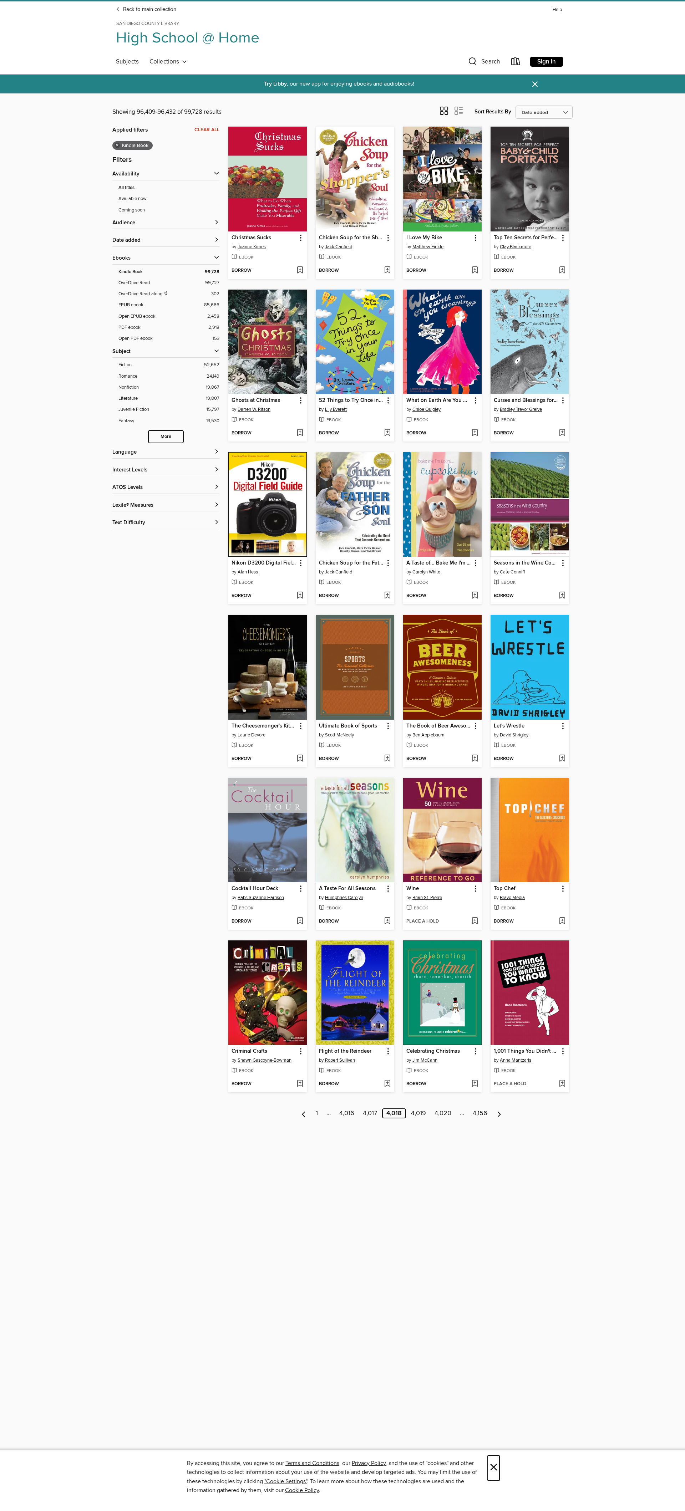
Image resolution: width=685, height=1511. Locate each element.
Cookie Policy (302, 1490)
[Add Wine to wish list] (474, 921)
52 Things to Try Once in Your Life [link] (351, 400)
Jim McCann (424, 1060)
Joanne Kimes (252, 247)
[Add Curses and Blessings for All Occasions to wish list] (562, 433)
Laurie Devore (251, 735)
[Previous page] (304, 1113)
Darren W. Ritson (254, 409)
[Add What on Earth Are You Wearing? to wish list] (474, 433)
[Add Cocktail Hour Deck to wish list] (299, 921)
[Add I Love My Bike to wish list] (474, 270)
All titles (126, 188)
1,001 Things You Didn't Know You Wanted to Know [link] (526, 1051)
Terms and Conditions (312, 1463)
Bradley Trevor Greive (521, 409)
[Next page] (499, 1113)
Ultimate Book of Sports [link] (348, 726)
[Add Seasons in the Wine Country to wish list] (562, 596)
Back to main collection (149, 9)
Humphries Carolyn (344, 897)
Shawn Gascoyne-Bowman (264, 1060)
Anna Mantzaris (515, 1060)
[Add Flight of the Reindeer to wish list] (387, 1084)
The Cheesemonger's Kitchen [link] (264, 726)
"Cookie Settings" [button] (285, 1481)
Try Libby (275, 84)
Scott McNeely (339, 735)
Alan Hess (248, 572)
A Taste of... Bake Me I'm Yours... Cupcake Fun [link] (439, 563)
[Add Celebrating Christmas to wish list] (474, 1084)
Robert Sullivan (340, 1060)
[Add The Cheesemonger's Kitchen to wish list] (299, 759)
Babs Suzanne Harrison (261, 897)
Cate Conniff (512, 572)
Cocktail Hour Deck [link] (255, 888)
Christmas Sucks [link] (251, 238)
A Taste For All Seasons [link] (347, 888)
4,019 (418, 1113)
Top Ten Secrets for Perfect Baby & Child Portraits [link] (526, 238)
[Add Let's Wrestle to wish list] (562, 759)
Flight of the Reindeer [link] (345, 1051)
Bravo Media (512, 897)
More (166, 437)
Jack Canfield (338, 247)
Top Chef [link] (505, 888)
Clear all (206, 130)
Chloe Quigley (426, 409)
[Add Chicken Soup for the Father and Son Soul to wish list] (387, 596)
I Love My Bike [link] (424, 238)
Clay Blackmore (515, 247)
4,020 (443, 1113)
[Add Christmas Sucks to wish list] (299, 270)
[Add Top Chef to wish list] (562, 921)
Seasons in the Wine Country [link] (526, 563)
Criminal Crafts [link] (249, 1051)
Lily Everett (336, 409)
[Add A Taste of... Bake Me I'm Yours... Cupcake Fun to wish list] (474, 596)
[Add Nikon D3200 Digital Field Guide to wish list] (299, 596)
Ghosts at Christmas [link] (256, 400)
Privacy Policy (369, 1463)
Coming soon (131, 210)
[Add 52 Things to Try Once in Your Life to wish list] (387, 433)
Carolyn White (426, 572)
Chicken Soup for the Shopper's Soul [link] (351, 238)
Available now (132, 198)
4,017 (370, 1113)
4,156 (480, 1113)
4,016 (346, 1113)
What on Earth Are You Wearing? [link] (439, 400)
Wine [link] (412, 888)
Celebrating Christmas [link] (433, 1051)
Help (557, 9)
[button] (483, 63)
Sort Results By (493, 111)
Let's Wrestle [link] (509, 726)
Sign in (546, 62)
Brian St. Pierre (427, 897)
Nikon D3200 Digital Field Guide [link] (264, 563)
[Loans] (516, 63)
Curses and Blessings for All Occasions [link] (526, 400)
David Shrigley (514, 735)
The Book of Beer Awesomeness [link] (439, 726)
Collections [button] (165, 62)
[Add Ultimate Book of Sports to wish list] (387, 759)
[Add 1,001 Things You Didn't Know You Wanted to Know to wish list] (562, 1084)
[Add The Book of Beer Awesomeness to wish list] (474, 759)
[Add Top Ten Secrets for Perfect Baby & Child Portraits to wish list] (562, 270)
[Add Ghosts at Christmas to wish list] (299, 433)
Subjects (127, 62)
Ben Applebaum (428, 735)
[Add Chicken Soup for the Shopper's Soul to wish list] (387, 270)
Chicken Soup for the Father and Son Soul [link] (351, 563)
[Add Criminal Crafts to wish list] (299, 1084)
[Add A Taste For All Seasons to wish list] (387, 921)
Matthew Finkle (427, 247)
